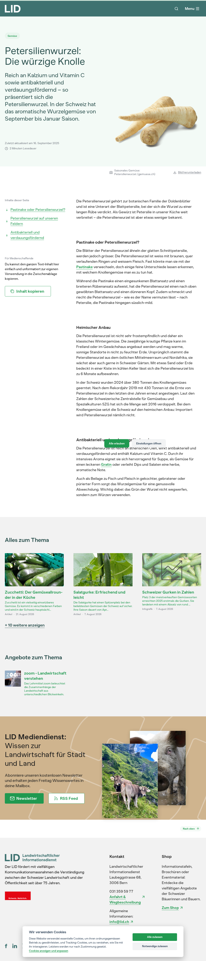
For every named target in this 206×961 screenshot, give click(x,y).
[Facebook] (6, 946)
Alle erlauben (117, 443)
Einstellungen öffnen (148, 443)
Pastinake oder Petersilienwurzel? (37, 209)
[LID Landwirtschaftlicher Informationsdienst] (32, 857)
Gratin (106, 464)
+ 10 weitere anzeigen (25, 625)
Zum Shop (170, 908)
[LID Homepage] (13, 8)
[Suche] (176, 9)
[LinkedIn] (14, 946)
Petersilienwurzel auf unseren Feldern (34, 221)
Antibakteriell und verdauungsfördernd (27, 235)
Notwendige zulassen (155, 946)
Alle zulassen (155, 936)
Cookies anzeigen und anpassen (48, 950)
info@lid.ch (119, 922)
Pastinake (84, 267)
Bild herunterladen (189, 172)
